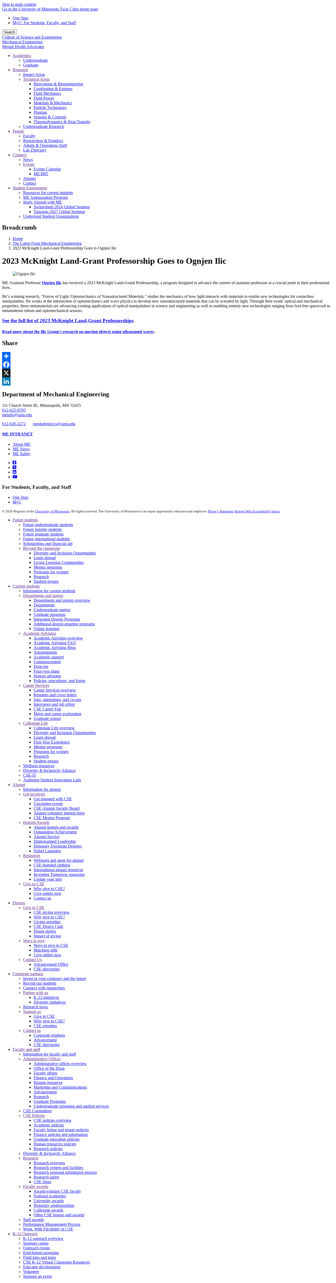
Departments (44, 605)
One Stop (20, 18)
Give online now (47, 893)
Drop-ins (41, 666)
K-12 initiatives (46, 997)
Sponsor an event (37, 1276)
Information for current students (49, 591)
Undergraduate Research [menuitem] (43, 126)
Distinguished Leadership (55, 841)
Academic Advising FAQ (55, 643)
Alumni (19, 784)
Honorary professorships (54, 1205)
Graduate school (47, 718)
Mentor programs (48, 567)
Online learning (46, 628)
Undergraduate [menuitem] (35, 60)
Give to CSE (33, 884)
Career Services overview (55, 690)
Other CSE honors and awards (59, 1215)
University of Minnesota (52, 511)
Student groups (46, 581)
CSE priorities (45, 1026)
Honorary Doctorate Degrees (58, 846)
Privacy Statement (221, 511)
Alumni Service (47, 836)
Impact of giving (47, 936)
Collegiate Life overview (54, 728)
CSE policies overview (53, 1120)
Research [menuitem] (20, 69)
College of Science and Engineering (32, 37)
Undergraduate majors (52, 609)
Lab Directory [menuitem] (34, 150)
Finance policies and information (61, 1134)
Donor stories (45, 931)
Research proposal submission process (65, 1172)
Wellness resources (38, 765)
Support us (32, 1011)
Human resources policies (55, 1144)
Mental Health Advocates (23, 46)
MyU (17, 502)
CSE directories (47, 969)
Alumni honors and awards (56, 827)
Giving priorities (47, 922)
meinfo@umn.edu (17, 415)
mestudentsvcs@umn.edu (54, 424)
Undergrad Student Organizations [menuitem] (51, 216)
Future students (25, 520)
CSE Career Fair (47, 709)
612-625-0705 (14, 410)
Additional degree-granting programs (64, 624)
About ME (21, 444)
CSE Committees (37, 1111)
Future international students (46, 539)
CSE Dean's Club (48, 926)
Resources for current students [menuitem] (48, 192)
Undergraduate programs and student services (71, 1106)
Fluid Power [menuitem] (44, 98)
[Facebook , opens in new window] (168, 364)
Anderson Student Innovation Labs (52, 780)
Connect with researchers (44, 988)
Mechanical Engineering (22, 42)
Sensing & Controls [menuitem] (50, 117)
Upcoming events (48, 803)
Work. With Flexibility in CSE (48, 1229)
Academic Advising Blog (55, 647)
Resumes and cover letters (55, 695)
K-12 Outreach (25, 1234)
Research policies (48, 1148)
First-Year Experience (52, 742)
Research (41, 576)
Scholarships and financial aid (47, 543)
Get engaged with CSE (53, 799)
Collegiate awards (48, 1210)
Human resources (48, 1082)
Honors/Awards (36, 822)
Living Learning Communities (59, 562)
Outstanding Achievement (55, 832)
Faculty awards (35, 1186)
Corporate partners (28, 974)
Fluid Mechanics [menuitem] (47, 93)
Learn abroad (45, 557)
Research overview (49, 1163)
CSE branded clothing (52, 865)
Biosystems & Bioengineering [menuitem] (58, 84)
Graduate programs (49, 614)
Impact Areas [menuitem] (34, 74)
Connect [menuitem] (20, 155)
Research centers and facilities (58, 1167)
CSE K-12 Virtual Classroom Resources (56, 1262)
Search (9, 32)
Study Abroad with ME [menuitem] (42, 202)
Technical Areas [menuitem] (36, 79)
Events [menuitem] (28, 164)
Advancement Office (51, 964)
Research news (35, 1007)
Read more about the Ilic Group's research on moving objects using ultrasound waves (78, 331)
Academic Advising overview (58, 638)
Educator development (41, 1267)
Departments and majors (43, 595)
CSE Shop (42, 1182)
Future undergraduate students (48, 524)
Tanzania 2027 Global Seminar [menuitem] (59, 211)
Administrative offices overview (60, 1063)
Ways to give (34, 940)
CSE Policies (34, 1115)
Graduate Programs (50, 1101)
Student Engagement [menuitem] (30, 188)
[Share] (168, 356)
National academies (50, 1196)
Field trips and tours (39, 1257)
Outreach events (36, 1248)
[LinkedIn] (14, 472)
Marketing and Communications (60, 1087)
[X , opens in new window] (168, 373)
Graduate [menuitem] (30, 65)
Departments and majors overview (62, 600)
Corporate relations (49, 1035)
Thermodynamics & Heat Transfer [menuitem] (62, 122)
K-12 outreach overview (43, 1238)
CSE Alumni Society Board (57, 808)
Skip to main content (19, 4)
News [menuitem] (28, 159)
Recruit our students (39, 983)
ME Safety (21, 453)
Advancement (45, 1040)
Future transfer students (42, 529)
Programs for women (51, 572)
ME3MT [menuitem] (41, 174)
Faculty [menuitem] (29, 136)
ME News (21, 449)
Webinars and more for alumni (59, 860)
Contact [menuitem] (29, 183)
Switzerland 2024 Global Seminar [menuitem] (62, 207)
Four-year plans (47, 671)
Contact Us (32, 959)
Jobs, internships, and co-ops (57, 699)
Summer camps (36, 1243)
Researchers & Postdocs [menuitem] (43, 140)
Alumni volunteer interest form (59, 813)
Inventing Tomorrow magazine (59, 874)
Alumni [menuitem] (29, 178)
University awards (49, 1200)
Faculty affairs (45, 1073)
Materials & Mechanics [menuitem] (53, 103)
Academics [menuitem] (22, 55)
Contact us (42, 898)
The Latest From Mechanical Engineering (47, 243)
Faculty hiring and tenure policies (61, 1130)
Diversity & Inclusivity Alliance (49, 770)
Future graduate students (43, 534)
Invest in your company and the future (54, 978)
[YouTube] (15, 477)
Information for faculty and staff (49, 1054)
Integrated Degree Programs (57, 619)
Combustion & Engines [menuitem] (53, 88)
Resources (31, 855)
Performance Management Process (51, 1224)
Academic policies (49, 1125)
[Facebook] (14, 462)
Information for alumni (42, 789)
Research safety (47, 1177)
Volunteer (31, 1271)
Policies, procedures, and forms (59, 680)
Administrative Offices (42, 1059)
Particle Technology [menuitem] (50, 107)
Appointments (45, 652)
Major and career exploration (57, 713)
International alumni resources (58, 870)
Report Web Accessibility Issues (257, 511)
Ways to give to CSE (51, 945)
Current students (26, 586)
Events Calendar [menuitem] (47, 169)
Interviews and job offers (54, 704)
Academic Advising (39, 633)
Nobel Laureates (47, 851)
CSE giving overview (52, 912)
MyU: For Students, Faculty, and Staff (44, 22)
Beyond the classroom (41, 548)
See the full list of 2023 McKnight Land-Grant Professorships (67, 320)
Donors (19, 903)
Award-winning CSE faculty (57, 1191)
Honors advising (47, 676)
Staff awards (33, 1219)
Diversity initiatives (50, 1002)
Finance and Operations (53, 1078)
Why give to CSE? (49, 888)
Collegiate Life (35, 723)
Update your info (48, 879)
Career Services (36, 685)
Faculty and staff (26, 1049)
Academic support (49, 657)
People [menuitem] (18, 131)
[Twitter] (14, 467)
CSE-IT (29, 775)
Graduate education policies (57, 1139)
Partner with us (35, 992)
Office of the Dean (49, 1068)
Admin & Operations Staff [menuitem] (45, 145)
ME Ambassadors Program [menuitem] (45, 197)
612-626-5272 (14, 424)
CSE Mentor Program (52, 817)
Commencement (47, 661)
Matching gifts (45, 950)
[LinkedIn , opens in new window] (168, 381)
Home (18, 238)
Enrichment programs (41, 1252)
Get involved (34, 794)
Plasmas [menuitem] (40, 112)
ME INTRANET (17, 434)
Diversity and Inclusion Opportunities (65, 553)
